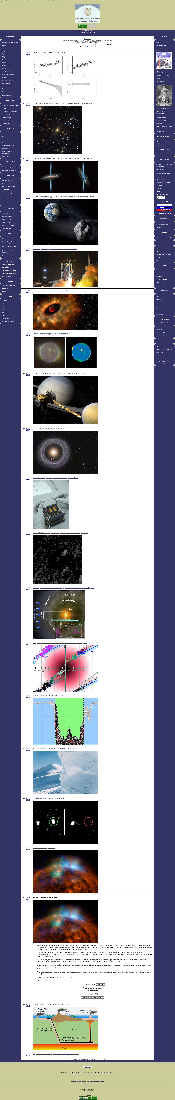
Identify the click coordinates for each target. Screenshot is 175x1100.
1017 (92, 1059)
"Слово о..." (5, 108)
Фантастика (5, 288)
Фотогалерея (6, 140)
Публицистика (6, 54)
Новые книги (6, 83)
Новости (31, 1)
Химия (158, 191)
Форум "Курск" (6, 222)
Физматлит (159, 123)
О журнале (159, 276)
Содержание (10, 1)
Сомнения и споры (7, 80)
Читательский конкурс (9, 273)
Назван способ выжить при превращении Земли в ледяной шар (55, 748)
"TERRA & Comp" (161, 146)
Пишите (24, 1)
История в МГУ (6, 183)
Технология (159, 185)
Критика (4, 77)
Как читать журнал (161, 279)
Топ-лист (48, 1)
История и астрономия (162, 75)
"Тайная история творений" (10, 111)
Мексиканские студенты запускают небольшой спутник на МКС (55, 478)
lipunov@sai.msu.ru (107, 1072)
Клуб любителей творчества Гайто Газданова (10, 247)
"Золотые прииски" (7, 120)
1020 (103, 1059)
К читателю (5, 48)
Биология (159, 176)
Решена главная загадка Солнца (44, 848)
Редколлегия (159, 271)
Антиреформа (160, 169)
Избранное (159, 311)
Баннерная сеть (160, 332)
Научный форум (7, 216)
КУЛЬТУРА (10, 128)
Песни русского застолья (163, 254)
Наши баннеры (160, 335)
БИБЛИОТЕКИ (164, 219)
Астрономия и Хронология (10, 194)
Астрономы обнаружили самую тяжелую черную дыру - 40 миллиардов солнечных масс (63, 103)
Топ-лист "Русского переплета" (161, 328)
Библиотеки (159, 314)
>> (106, 1059)
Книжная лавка (6, 92)
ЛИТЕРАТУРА (10, 37)
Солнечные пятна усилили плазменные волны (49, 696)
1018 (96, 1059)
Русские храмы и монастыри (7, 152)
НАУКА (164, 37)
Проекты (159, 299)
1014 (82, 1059)
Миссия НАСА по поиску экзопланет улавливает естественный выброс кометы (60, 533)
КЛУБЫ (10, 233)
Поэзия (4, 68)
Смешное (159, 260)
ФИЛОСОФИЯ (10, 161)
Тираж (158, 285)
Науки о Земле (160, 179)
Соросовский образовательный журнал (163, 172)
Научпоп (158, 227)
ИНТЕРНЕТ (164, 322)
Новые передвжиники (8, 137)
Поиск (158, 296)
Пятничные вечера (7, 239)
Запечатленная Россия (8, 199)
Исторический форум (8, 225)
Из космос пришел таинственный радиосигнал (49, 798)
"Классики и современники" (10, 105)
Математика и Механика (163, 182)
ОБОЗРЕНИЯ (10, 100)
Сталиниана (5, 203)
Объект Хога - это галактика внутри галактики (49, 428)
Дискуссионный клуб (8, 213)
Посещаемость (160, 302)
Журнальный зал (7, 95)
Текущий (4, 300)
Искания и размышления (9, 74)
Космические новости (162, 108)
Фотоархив (5, 318)
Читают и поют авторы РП (164, 238)
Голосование (39, 1)
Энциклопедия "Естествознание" (161, 116)
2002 (3, 306)
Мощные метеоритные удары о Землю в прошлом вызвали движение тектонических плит (64, 197)
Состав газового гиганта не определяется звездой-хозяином (53, 291)
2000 (3, 312)
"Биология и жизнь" (162, 154)
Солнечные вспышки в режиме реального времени (50, 334)
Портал (2, 1)
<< (69, 1059)
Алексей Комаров (89, 1090)
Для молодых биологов (165, 213)
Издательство (6, 89)
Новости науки (160, 352)
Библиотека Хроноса (162, 224)
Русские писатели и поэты (163, 308)
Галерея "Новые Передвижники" (87, 1083)
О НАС (165, 265)
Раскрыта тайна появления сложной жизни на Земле (51, 1004)
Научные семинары (162, 131)
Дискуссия (56, 1)
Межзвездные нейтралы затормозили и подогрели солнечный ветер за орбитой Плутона (63, 588)
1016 (89, 1059)
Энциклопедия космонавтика (160, 112)
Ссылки (92, 1081)
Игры (158, 251)
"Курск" (4, 57)
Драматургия (6, 71)
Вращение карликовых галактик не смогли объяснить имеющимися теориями (60, 643)
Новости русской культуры (10, 42)
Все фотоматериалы (8, 321)
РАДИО (164, 232)
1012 (75, 1059)
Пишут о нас (160, 282)
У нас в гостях (6, 86)
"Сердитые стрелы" (7, 123)
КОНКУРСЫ (10, 261)
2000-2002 (165, 84)
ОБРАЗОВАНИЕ (165, 159)
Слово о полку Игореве (8, 186)
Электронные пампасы (8, 285)
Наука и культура (161, 81)
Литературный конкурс (9, 270)
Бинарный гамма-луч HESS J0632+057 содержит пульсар (52, 52)
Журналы (159, 305)
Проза (4, 65)
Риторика (5, 148)
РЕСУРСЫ (164, 291)
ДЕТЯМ (10, 282)
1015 (85, 1059)
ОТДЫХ (164, 243)
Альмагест (5, 197)
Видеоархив (5, 156)
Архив (88, 1081)
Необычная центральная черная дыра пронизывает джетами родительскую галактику (62, 158)
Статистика (96, 1081)
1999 (3, 315)
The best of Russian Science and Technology (164, 362)
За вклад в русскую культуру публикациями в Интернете (10, 266)
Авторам (158, 273)
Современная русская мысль (10, 167)
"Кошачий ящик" (7, 117)
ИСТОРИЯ (10, 175)
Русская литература (162, 194)
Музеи (158, 248)
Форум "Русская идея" (8, 219)
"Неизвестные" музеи (8, 145)
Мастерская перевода (8, 255)
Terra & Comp (50, 981)
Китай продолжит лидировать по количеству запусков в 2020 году (56, 249)
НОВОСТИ (164, 341)
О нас (18, 1)
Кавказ (4, 59)
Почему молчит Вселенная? (164, 48)
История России (7, 180)
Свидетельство (85, 40)
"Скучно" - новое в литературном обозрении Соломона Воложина (56, 1054)
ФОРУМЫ (10, 208)
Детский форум (6, 228)
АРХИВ (10, 297)
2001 (3, 309)
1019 (99, 1059)
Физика (158, 188)
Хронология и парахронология (7, 190)
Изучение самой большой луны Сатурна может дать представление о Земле (59, 373)
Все (157, 346)
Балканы (4, 62)
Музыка (4, 142)
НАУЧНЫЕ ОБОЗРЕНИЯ (164, 136)
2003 (3, 303)
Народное (159, 257)
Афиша (4, 45)
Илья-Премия (6, 276)
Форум (4, 291)
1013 (78, 1059)
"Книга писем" (6, 114)
